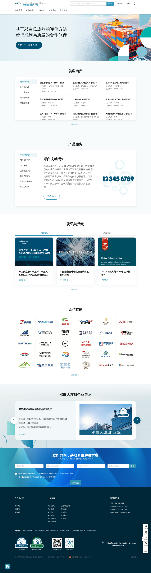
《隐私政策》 (52, 477)
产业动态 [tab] (44, 233)
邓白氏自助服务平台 (52, 530)
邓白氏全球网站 (39, 530)
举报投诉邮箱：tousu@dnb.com (120, 512)
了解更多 (22, 280)
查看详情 (51, 196)
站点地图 (133, 557)
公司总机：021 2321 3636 (118, 509)
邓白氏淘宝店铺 (91, 530)
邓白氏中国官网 (27, 530)
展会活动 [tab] (106, 233)
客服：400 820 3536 (117, 503)
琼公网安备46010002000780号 (82, 557)
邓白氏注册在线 (64, 530)
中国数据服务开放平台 (78, 530)
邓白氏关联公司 (28, 473)
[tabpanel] (75, 261)
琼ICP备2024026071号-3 (56, 557)
